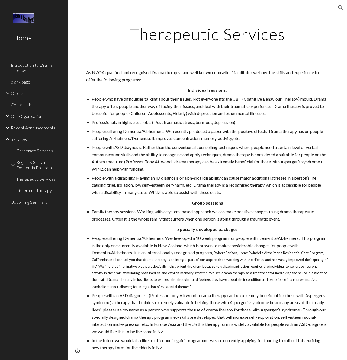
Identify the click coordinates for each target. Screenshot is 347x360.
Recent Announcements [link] (33, 127)
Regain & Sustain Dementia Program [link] (34, 165)
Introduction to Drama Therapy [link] (32, 67)
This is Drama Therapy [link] (31, 190)
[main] (207, 34)
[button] (340, 7)
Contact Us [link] (21, 104)
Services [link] (19, 139)
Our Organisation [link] (26, 116)
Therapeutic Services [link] (36, 178)
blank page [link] (20, 81)
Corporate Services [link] (34, 150)
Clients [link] (17, 93)
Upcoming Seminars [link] (29, 202)
